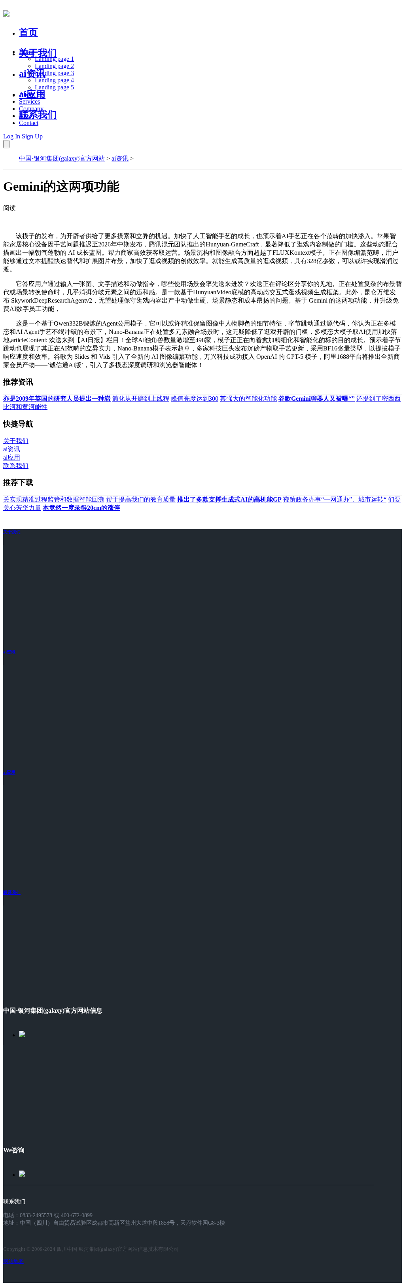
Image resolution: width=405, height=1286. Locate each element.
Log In (11, 136)
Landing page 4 (54, 80)
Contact (28, 122)
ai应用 (9, 772)
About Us (31, 94)
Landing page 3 (54, 73)
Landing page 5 (54, 87)
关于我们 (38, 53)
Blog (25, 115)
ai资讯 (32, 73)
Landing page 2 (54, 66)
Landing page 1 (54, 58)
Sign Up (32, 136)
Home (26, 51)
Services (29, 101)
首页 (28, 32)
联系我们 (38, 115)
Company (31, 108)
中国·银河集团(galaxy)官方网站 (62, 158)
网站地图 (13, 1261)
